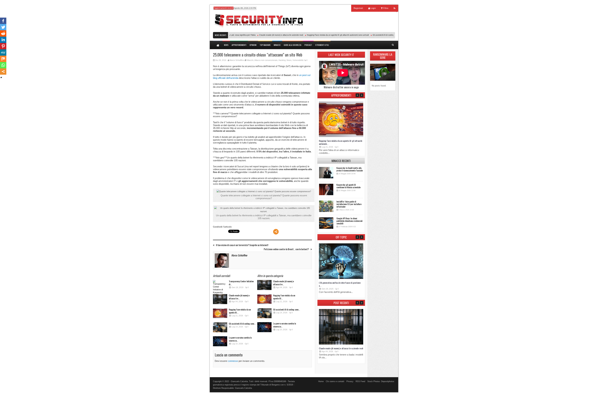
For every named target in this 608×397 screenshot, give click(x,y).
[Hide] (1, 77)
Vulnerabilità (297, 60)
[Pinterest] (3, 46)
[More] (276, 231)
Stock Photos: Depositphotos (380, 381)
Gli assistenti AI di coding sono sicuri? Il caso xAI (384, 35)
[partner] (374, 30)
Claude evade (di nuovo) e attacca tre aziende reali (272, 35)
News (289, 60)
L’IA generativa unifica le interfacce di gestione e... (340, 284)
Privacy (349, 381)
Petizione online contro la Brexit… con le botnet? (286, 249)
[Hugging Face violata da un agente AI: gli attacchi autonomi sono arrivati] (220, 314)
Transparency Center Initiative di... (241, 283)
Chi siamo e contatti (335, 381)
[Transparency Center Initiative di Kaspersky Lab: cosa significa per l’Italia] (220, 286)
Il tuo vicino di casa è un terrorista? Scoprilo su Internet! (242, 245)
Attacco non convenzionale (266, 60)
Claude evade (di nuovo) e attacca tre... (239, 297)
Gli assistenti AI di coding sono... (242, 323)
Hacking (282, 60)
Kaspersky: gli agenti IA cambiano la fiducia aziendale (348, 186)
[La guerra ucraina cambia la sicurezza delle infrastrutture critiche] (220, 342)
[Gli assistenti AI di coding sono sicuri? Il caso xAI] (220, 328)
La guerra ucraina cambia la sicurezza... (240, 339)
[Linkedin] (3, 40)
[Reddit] (3, 33)
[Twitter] (3, 27)
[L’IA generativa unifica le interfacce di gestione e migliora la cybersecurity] (341, 278)
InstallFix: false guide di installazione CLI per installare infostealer (348, 204)
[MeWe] (3, 52)
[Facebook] (3, 21)
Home (321, 381)
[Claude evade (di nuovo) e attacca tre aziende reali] (220, 300)
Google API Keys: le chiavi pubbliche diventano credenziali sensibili (349, 221)
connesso (233, 361)
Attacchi (250, 60)
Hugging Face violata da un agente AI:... (240, 311)
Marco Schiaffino (237, 60)
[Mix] (3, 59)
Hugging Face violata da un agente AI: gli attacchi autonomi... (340, 142)
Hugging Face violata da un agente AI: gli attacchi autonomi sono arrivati (329, 35)
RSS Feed (360, 381)
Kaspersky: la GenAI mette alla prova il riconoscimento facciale (349, 169)
